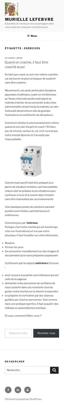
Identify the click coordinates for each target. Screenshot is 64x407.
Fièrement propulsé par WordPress (23, 399)
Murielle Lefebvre (29, 19)
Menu (34, 35)
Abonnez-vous (46, 333)
